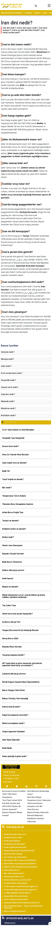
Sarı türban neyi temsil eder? (15, 857)
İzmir (45, 13)
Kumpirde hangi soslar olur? (15, 834)
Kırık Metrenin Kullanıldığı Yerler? (38, 792)
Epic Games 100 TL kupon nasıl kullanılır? (20, 860)
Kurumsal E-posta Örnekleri (14, 791)
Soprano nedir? (8, 394)
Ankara (37, 13)
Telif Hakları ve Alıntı (11, 778)
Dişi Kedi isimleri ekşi (11, 803)
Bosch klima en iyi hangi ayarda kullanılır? (20, 864)
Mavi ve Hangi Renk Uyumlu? (15, 911)
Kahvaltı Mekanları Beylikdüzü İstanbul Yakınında (35, 818)
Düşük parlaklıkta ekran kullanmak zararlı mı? (22, 903)
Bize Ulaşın (7, 782)
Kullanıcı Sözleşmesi (11, 775)
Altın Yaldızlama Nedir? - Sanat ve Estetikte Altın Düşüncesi (23, 907)
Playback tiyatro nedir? (13, 838)
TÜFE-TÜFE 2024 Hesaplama (9, 795)
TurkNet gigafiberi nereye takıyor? (17, 893)
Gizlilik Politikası (9, 772)
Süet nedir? (6, 366)
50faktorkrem (9, 923)
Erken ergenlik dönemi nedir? (15, 847)
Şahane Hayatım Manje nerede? (12, 814)
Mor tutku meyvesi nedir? (14, 873)
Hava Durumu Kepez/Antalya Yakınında (37, 810)
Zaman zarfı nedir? (9, 387)
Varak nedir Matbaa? (12, 841)
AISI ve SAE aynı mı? (12, 870)
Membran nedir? (8, 408)
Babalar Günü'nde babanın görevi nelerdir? (21, 867)
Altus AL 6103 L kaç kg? (13, 854)
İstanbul (28, 13)
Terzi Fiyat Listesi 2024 (12, 800)
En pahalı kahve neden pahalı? (16, 883)
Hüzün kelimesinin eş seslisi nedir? (17, 880)
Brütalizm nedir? (8, 415)
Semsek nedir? (8, 352)
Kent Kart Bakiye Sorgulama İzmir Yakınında (39, 798)
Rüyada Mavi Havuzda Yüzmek (16, 896)
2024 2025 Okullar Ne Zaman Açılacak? (11, 807)
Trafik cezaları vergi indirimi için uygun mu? (21, 886)
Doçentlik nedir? (8, 380)
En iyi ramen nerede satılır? (15, 844)
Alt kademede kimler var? (14, 877)
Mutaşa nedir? (7, 359)
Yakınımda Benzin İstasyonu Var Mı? (35, 804)
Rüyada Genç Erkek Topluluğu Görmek (19, 851)
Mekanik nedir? (8, 401)
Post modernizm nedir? (11, 373)
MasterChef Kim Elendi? (11, 13)
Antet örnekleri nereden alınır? (16, 899)
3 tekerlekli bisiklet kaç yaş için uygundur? (20, 890)
